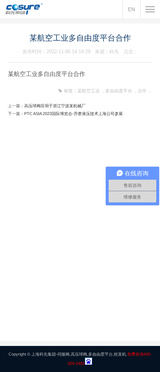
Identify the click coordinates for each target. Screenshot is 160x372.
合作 (142, 90)
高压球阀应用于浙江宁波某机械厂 (55, 106)
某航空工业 (88, 90)
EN (131, 9)
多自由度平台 (118, 90)
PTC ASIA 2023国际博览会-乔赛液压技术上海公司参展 (73, 113)
